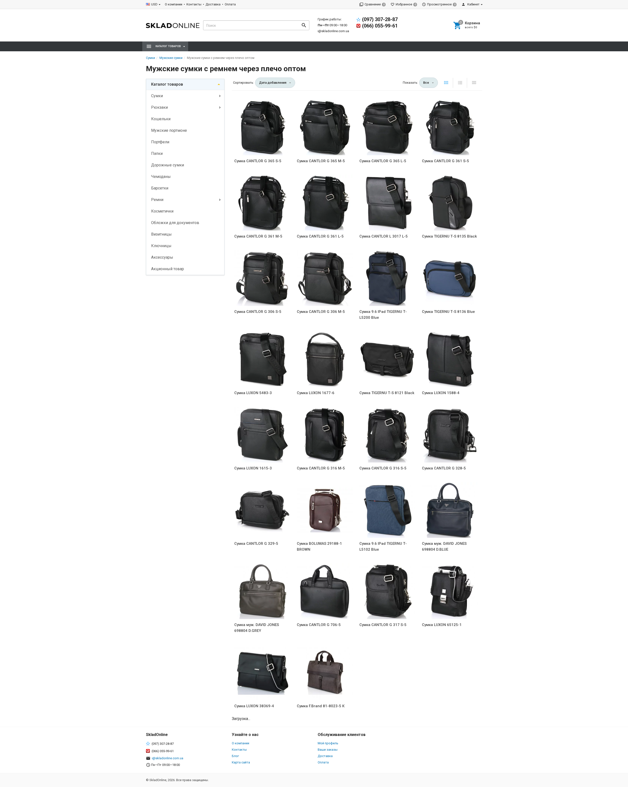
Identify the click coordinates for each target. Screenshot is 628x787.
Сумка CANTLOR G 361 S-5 (445, 161)
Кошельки (160, 119)
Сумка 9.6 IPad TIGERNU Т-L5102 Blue (383, 546)
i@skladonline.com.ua (333, 31)
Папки (157, 153)
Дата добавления (272, 82)
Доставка (213, 4)
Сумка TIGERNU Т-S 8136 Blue (448, 311)
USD (154, 4)
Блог (235, 756)
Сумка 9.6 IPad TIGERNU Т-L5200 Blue (383, 314)
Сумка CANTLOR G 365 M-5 (321, 161)
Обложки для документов (175, 222)
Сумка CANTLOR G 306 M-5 (321, 311)
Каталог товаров (167, 84)
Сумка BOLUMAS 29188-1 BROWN (319, 546)
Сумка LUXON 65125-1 (442, 625)
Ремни (157, 199)
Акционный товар (167, 269)
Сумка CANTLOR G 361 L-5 (320, 236)
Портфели (160, 142)
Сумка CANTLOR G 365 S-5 (257, 161)
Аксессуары (162, 257)
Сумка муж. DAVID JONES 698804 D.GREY (256, 628)
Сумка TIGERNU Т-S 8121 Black (386, 393)
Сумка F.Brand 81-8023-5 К (320, 706)
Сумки (157, 95)
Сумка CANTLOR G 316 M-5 (321, 468)
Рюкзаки (159, 107)
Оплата (230, 4)
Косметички (162, 211)
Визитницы (161, 234)
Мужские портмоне (169, 130)
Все (426, 82)
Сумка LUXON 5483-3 (253, 393)
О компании (173, 4)
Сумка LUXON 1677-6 (315, 393)
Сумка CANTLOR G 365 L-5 (382, 161)
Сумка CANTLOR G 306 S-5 (257, 311)
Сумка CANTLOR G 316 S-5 (382, 468)
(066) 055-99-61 (380, 26)
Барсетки (159, 188)
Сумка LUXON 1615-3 (253, 468)
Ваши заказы (328, 749)
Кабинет (473, 4)
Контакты (193, 4)
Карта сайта (241, 762)
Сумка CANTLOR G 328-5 (444, 468)
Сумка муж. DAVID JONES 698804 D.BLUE (444, 546)
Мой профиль (328, 743)
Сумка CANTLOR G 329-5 (256, 543)
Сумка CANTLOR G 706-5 (319, 625)
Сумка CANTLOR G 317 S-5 (382, 625)
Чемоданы (161, 176)
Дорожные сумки (167, 165)
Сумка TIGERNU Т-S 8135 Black (449, 236)
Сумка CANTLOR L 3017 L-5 (383, 236)
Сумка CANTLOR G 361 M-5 (258, 236)
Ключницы (161, 245)
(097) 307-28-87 (380, 19)
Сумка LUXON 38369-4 (254, 706)
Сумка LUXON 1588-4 (440, 393)
